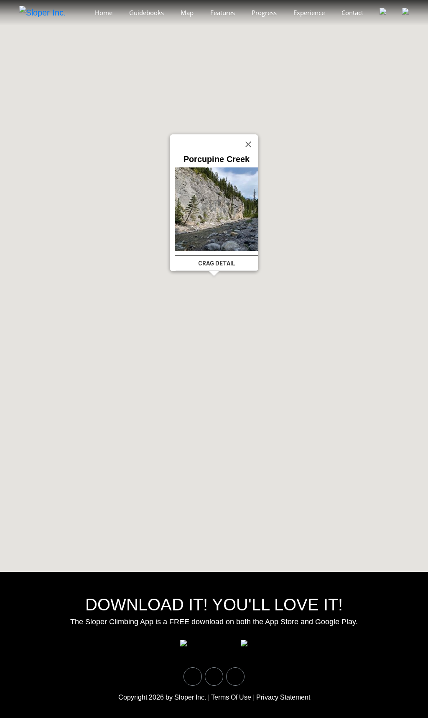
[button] (249, 101)
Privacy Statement (283, 697)
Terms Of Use (231, 697)
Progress (264, 12)
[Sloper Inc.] (42, 12)
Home (103, 12)
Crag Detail (216, 263)
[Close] (248, 144)
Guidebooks (146, 12)
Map (187, 12)
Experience (309, 12)
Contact (352, 12)
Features (222, 12)
